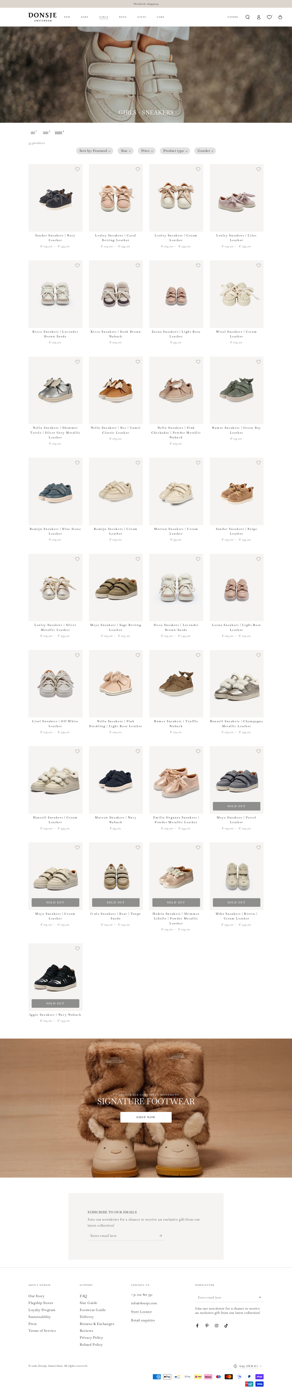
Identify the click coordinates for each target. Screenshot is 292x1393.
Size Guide (88, 1303)
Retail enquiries (143, 1320)
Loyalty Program (42, 1310)
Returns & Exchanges (97, 1324)
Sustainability (39, 1316)
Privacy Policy (91, 1337)
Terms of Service (42, 1330)
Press (32, 1324)
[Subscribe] (162, 1235)
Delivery (87, 1316)
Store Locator (141, 1312)
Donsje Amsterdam (50, 1366)
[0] (270, 17)
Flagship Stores (40, 1303)
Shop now (145, 1117)
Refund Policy (91, 1344)
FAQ (83, 1296)
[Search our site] (247, 17)
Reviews (86, 1330)
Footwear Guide (93, 1310)
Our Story (36, 1296)
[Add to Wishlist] (77, 169)
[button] (94, 151)
